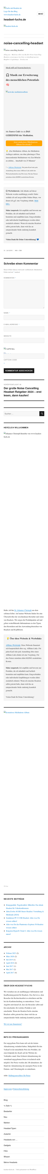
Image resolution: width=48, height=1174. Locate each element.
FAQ (5, 1151)
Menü (40, 14)
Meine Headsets (10, 1162)
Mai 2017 (9, 969)
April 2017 (10, 972)
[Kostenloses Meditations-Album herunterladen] (24, 797)
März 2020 (10, 956)
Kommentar (10, 278)
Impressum (8, 1089)
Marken (7, 1122)
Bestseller (8, 1111)
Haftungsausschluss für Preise (19, 1075)
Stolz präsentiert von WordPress (26, 1169)
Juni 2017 (9, 966)
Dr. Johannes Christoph (23, 610)
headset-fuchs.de (15, 19)
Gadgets (7, 1145)
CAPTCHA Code (10, 360)
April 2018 (10, 963)
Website (8, 336)
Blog (6, 1100)
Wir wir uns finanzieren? (13, 1024)
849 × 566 (18, 250)
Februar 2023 (11, 953)
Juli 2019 (9, 959)
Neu (5, 1117)
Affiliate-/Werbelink (14, 167)
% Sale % (8, 1105)
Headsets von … (10, 1139)
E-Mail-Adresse (12, 324)
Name (7, 313)
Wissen (7, 1156)
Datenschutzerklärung (21, 1089)
